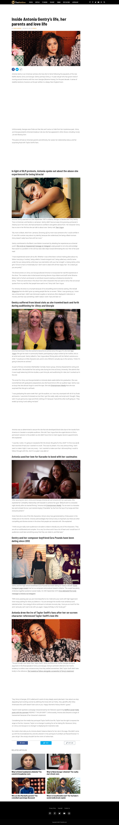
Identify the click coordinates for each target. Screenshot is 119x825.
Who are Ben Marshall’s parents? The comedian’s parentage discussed (25, 797)
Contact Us (67, 808)
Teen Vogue (59, 227)
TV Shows (44, 2)
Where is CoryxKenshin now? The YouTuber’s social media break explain (62, 797)
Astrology (75, 2)
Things (58, 2)
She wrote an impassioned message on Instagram (34, 246)
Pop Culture (66, 2)
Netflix (37, 2)
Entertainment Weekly (58, 385)
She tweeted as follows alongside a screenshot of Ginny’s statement (51, 671)
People (31, 2)
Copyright (60, 808)
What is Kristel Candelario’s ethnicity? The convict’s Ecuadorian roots (27, 773)
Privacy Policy (52, 808)
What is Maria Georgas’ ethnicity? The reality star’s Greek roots (62, 773)
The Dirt (52, 2)
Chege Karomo (17, 28)
